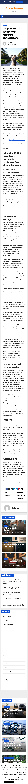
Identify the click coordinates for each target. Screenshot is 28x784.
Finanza (5, 640)
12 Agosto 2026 (9, 713)
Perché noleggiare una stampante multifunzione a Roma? (14, 546)
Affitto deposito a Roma (11, 529)
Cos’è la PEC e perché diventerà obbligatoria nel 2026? (13, 728)
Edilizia (5, 632)
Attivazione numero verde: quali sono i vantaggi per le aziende (18, 495)
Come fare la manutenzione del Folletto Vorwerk (12, 745)
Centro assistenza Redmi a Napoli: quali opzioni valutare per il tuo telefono (12, 581)
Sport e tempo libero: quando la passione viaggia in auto (13, 762)
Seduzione (6, 664)
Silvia (11, 42)
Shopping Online (7, 672)
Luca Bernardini (18, 532)
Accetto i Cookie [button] (9, 781)
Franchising (6, 644)
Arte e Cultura (7, 616)
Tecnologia (6, 680)
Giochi (4, 648)
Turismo (5, 684)
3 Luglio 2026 (9, 730)
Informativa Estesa (19, 782)
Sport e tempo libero (9, 676)
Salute (4, 660)
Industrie (5, 652)
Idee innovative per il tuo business (13, 562)
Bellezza (5, 620)
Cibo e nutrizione (8, 628)
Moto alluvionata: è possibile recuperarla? (9, 494)
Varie (4, 688)
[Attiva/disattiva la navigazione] (15, 17)
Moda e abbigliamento (9, 656)
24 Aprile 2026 (9, 747)
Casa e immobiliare (8, 624)
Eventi (4, 636)
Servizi (4, 25)
